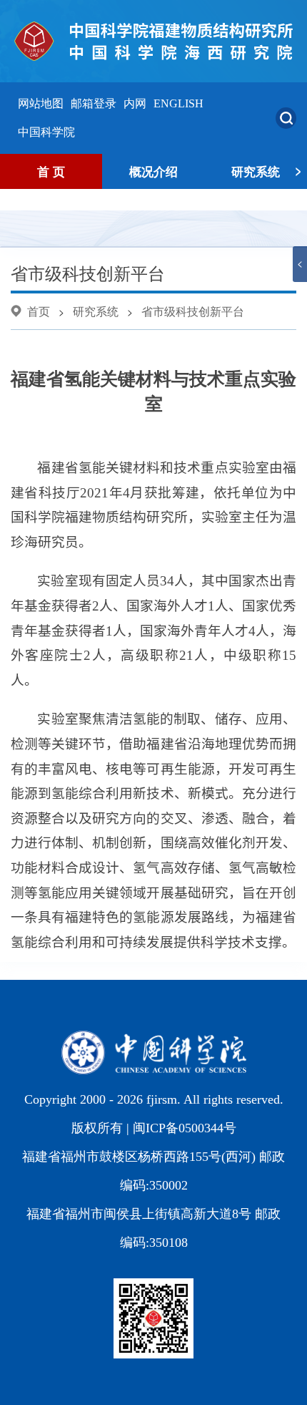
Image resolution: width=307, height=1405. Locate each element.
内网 (135, 103)
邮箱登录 (93, 103)
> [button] (298, 169)
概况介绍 (153, 171)
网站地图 (41, 103)
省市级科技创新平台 (192, 311)
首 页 (51, 171)
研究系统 (255, 171)
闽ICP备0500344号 (184, 1128)
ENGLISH (178, 103)
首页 (38, 311)
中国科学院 (46, 132)
